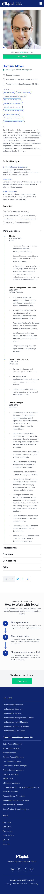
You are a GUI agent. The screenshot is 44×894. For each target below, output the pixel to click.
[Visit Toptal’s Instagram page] (31, 869)
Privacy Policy (11, 884)
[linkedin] (28, 579)
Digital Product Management (12, 107)
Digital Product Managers (12, 744)
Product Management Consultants (16, 800)
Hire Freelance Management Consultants (18, 717)
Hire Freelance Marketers (12, 713)
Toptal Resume (8, 835)
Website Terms (22, 884)
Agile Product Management (12, 100)
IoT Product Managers (11, 783)
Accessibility (33, 884)
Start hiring (22, 681)
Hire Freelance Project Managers (15, 722)
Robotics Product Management (13, 118)
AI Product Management (11, 114)
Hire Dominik (22, 56)
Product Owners (9, 92)
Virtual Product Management (12, 103)
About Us (6, 844)
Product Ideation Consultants (14, 796)
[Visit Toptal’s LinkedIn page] (12, 869)
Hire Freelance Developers (13, 704)
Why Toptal (7, 822)
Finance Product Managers (13, 770)
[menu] (40, 3)
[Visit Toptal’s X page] (19, 869)
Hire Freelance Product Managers (16, 726)
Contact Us (7, 826)
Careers (6, 839)
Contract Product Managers (13, 757)
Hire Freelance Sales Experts (14, 730)
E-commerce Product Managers (15, 765)
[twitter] (17, 579)
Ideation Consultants (10, 774)
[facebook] (22, 579)
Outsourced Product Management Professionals (21, 787)
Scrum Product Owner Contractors (16, 809)
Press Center (8, 831)
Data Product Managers (12, 761)
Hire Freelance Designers (12, 709)
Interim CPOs (8, 778)
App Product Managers (11, 748)
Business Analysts (9, 752)
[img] (17, 70)
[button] (22, 230)
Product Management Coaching (13, 122)
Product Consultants (23, 92)
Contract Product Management (13, 111)
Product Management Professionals (15, 96)
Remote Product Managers (13, 804)
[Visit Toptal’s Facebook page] (25, 869)
